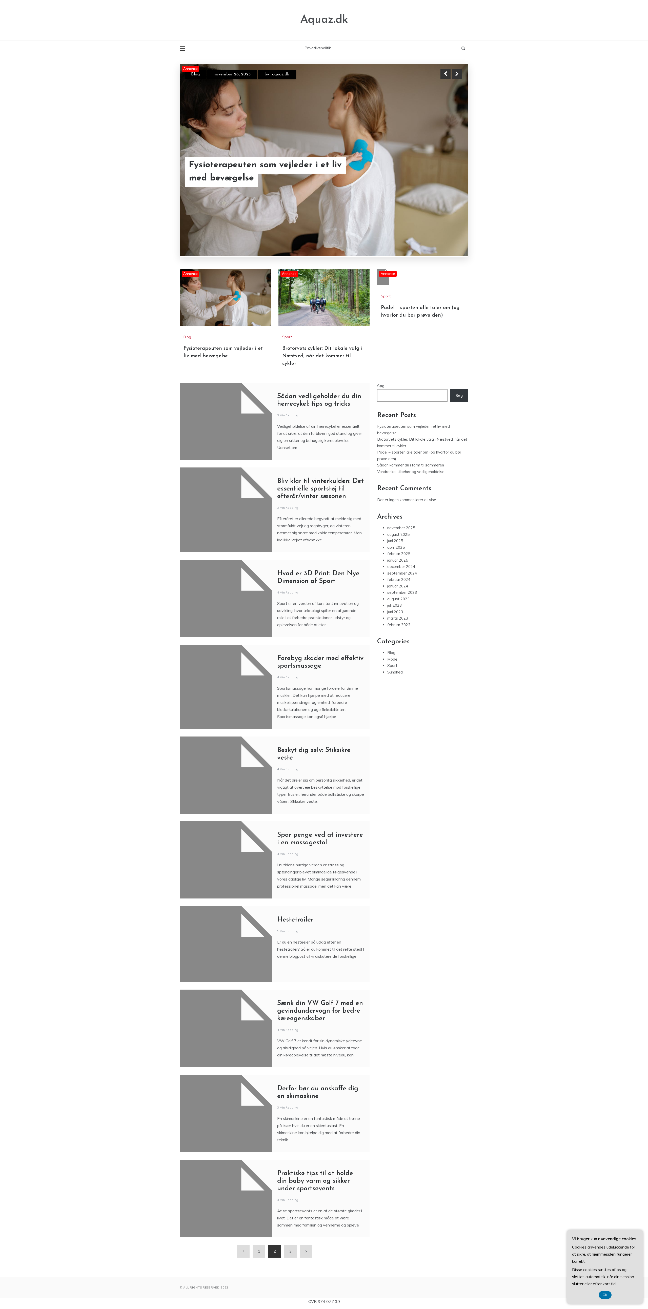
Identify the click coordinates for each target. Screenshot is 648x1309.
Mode (392, 659)
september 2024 (402, 573)
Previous (445, 74)
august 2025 (398, 534)
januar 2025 (397, 560)
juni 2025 (395, 541)
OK (605, 1295)
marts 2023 (397, 618)
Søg (380, 386)
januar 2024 (397, 586)
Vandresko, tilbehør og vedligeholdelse (410, 471)
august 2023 (398, 599)
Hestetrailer (295, 920)
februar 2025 (398, 553)
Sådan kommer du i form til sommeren (410, 465)
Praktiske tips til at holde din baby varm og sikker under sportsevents (315, 1181)
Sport (196, 74)
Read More (447, 172)
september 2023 (402, 592)
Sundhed (395, 672)
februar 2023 (398, 624)
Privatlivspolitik (318, 48)
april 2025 (396, 547)
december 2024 (401, 566)
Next (457, 74)
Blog (187, 337)
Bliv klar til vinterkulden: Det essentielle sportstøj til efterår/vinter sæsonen (320, 489)
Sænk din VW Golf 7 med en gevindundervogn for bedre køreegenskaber (320, 1011)
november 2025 (401, 528)
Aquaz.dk (324, 20)
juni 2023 (395, 611)
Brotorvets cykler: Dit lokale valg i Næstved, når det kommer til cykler (263, 172)
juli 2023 (394, 605)
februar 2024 (398, 579)
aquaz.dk (275, 74)
